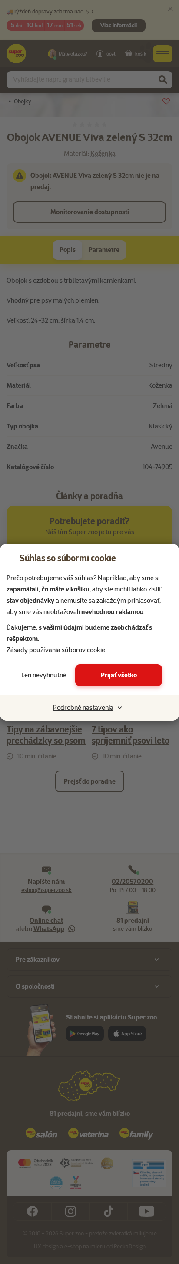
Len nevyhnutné (43, 675)
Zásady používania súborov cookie (56, 650)
